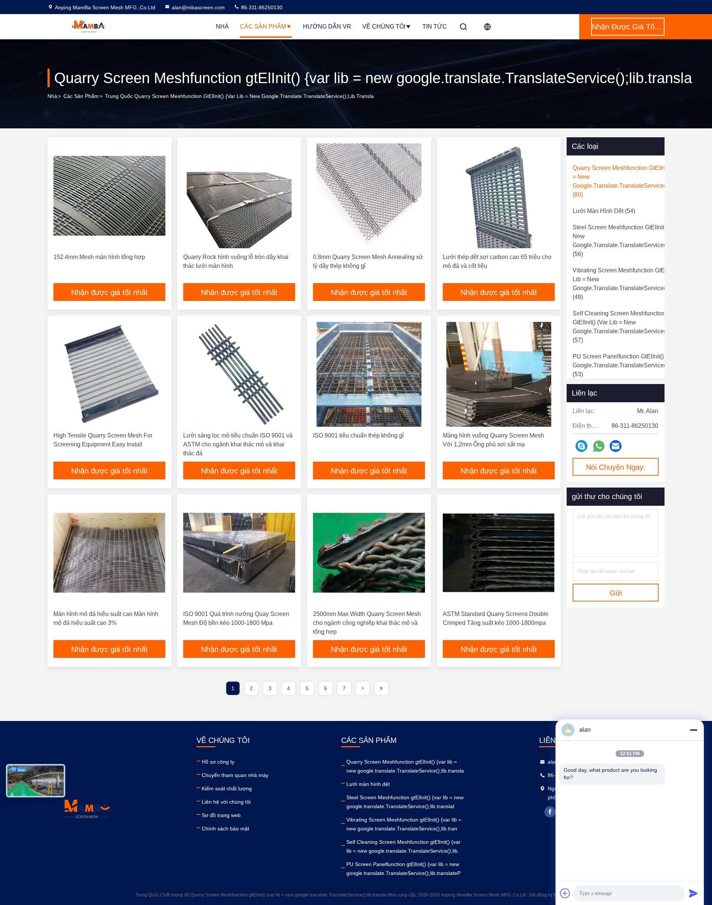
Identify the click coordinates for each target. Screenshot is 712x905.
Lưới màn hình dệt (368, 784)
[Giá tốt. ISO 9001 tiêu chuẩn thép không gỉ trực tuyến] (369, 374)
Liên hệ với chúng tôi (226, 802)
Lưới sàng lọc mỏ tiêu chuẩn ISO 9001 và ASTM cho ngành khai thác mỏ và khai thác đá (238, 444)
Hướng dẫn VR (327, 26)
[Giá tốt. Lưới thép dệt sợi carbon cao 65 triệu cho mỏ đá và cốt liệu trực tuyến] (499, 195)
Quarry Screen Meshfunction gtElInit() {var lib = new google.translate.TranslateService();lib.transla (405, 766)
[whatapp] (598, 446)
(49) (631, 283)
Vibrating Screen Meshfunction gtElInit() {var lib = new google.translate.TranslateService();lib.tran (403, 824)
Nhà (222, 26)
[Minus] (693, 729)
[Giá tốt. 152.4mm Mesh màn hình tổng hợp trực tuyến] (109, 195)
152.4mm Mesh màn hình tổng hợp (99, 257)
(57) (626, 326)
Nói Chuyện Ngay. (615, 467)
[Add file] (565, 893)
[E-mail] (615, 446)
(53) (640, 365)
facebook (550, 811)
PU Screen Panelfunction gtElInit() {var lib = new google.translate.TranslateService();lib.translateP (403, 868)
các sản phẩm (81, 96)
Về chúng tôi (383, 26)
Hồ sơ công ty (218, 762)
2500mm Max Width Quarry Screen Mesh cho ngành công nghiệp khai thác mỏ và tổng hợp (367, 623)
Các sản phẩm (263, 26)
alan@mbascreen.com (198, 7)
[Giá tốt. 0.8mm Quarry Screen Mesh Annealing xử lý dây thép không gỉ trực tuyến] (369, 195)
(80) (635, 181)
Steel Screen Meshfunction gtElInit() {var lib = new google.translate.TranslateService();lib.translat (405, 801)
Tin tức (434, 26)
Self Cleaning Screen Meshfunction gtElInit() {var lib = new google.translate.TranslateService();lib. (403, 846)
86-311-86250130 (261, 7)
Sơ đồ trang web (221, 815)
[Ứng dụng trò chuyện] (581, 446)
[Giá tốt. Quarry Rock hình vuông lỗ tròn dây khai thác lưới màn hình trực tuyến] (239, 195)
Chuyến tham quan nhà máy (235, 775)
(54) (604, 211)
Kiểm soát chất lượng (227, 788)
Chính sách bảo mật (225, 829)
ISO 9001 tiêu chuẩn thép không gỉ (358, 435)
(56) (636, 240)
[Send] (693, 893)
